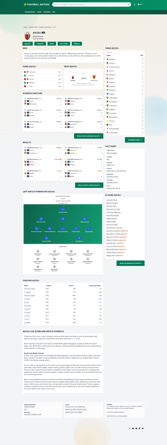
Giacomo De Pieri (112, 237)
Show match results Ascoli (88, 185)
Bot (53, 12)
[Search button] (128, 4)
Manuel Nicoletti (112, 249)
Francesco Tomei (29, 289)
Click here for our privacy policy (117, 416)
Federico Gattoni (112, 240)
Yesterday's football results (33, 414)
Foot (25, 409)
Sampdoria (113, 102)
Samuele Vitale (111, 200)
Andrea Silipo (111, 222)
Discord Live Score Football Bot (75, 407)
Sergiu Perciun (111, 218)
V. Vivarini (27, 312)
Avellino (112, 109)
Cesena (112, 63)
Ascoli (111, 71)
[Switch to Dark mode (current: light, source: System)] (134, 4)
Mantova (112, 75)
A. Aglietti (27, 322)
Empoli (111, 94)
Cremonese (113, 132)
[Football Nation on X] (129, 428)
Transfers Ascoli (112, 177)
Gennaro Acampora (113, 231)
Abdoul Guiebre (112, 203)
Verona (112, 121)
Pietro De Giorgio (29, 295)
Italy (107, 159)
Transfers (47, 12)
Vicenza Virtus (114, 67)
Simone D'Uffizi (112, 225)
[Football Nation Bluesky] (142, 428)
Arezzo (111, 78)
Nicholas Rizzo (111, 206)
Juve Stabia (113, 98)
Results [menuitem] (27, 44)
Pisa (110, 125)
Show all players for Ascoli (130, 263)
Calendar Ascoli (112, 182)
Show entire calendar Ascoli (88, 136)
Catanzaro (113, 105)
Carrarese (33, 339)
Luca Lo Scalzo (111, 246)
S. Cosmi (27, 316)
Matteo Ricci (110, 255)
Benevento (73, 344)
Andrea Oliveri (111, 252)
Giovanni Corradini (113, 209)
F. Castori (27, 299)
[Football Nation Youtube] (136, 428)
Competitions (30, 12)
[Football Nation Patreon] (139, 428)
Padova (112, 82)
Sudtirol (112, 86)
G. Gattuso (27, 292)
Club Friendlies (38, 39)
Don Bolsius (110, 228)
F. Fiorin (26, 319)
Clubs (39, 12)
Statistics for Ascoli (113, 188)
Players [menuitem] (77, 44)
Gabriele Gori (111, 243)
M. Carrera (27, 305)
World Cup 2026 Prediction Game (76, 409)
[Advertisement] (83, 21)
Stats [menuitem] (52, 44)
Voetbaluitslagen (29, 407)
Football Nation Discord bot (74, 379)
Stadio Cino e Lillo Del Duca (116, 171)
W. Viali (26, 302)
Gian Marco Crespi (113, 234)
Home (25, 27)
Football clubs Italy (45, 27)
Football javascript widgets (74, 412)
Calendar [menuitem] (40, 44)
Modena (112, 59)
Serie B (41, 339)
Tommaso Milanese (113, 212)
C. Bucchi (27, 309)
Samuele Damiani (112, 215)
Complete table (134, 140)
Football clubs (33, 27)
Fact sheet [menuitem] (64, 44)
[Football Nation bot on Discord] (133, 428)
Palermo (112, 90)
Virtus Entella (114, 129)
